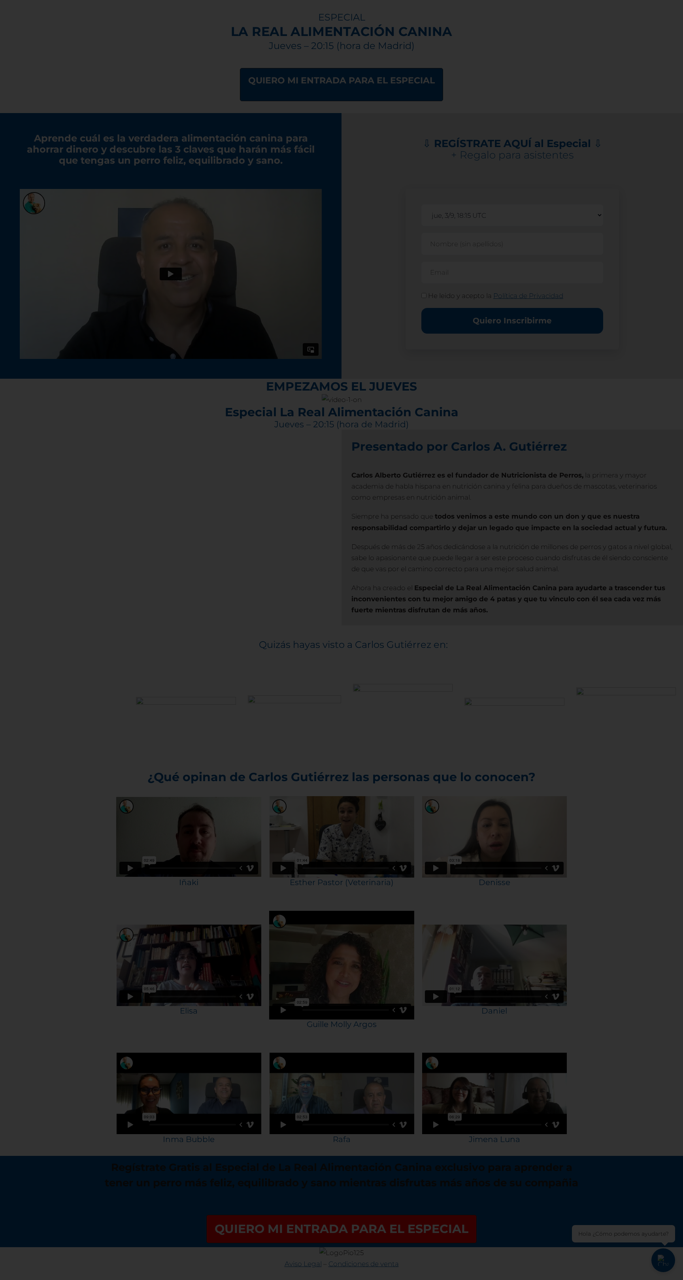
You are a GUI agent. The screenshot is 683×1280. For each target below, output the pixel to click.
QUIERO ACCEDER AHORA (262, 669)
